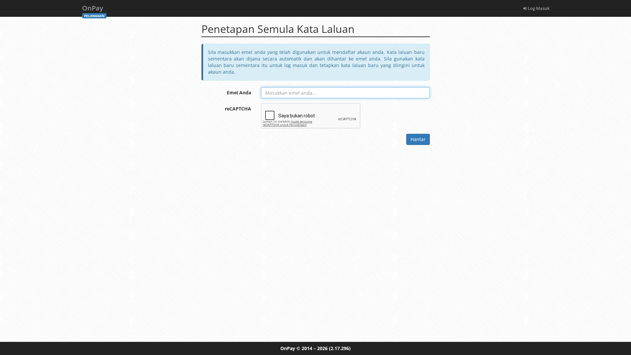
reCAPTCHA (238, 109)
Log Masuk (538, 8)
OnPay (93, 10)
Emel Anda (239, 92)
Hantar (418, 139)
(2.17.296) (340, 348)
